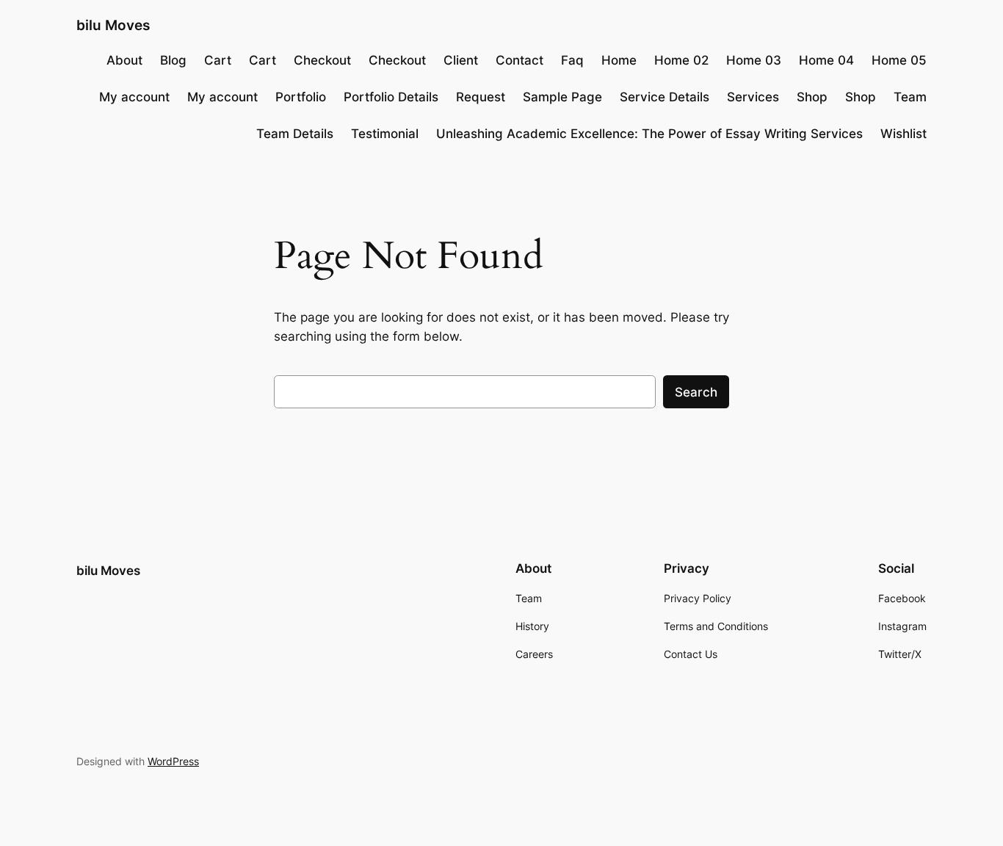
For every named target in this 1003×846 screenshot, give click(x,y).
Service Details (664, 97)
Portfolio (300, 97)
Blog (173, 60)
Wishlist (903, 133)
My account (134, 97)
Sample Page (562, 97)
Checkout (322, 60)
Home (619, 60)
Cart (217, 60)
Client (460, 60)
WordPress (173, 761)
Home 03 (753, 60)
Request (480, 97)
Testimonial (385, 133)
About (124, 60)
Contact (519, 60)
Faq (572, 60)
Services (753, 97)
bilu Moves (113, 25)
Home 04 (826, 60)
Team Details (294, 133)
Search (696, 392)
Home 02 (681, 60)
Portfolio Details (391, 97)
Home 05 (899, 60)
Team (910, 97)
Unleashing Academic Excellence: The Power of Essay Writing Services (649, 133)
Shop (812, 97)
